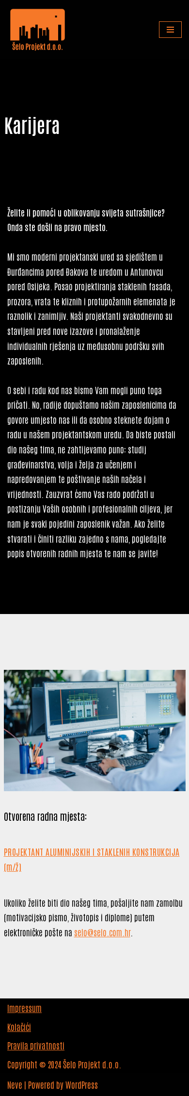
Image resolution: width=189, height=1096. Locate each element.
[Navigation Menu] (170, 29)
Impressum (24, 1007)
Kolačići (19, 1026)
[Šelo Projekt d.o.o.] (37, 29)
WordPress (81, 1084)
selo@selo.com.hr (102, 932)
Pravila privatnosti (35, 1045)
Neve (14, 1084)
